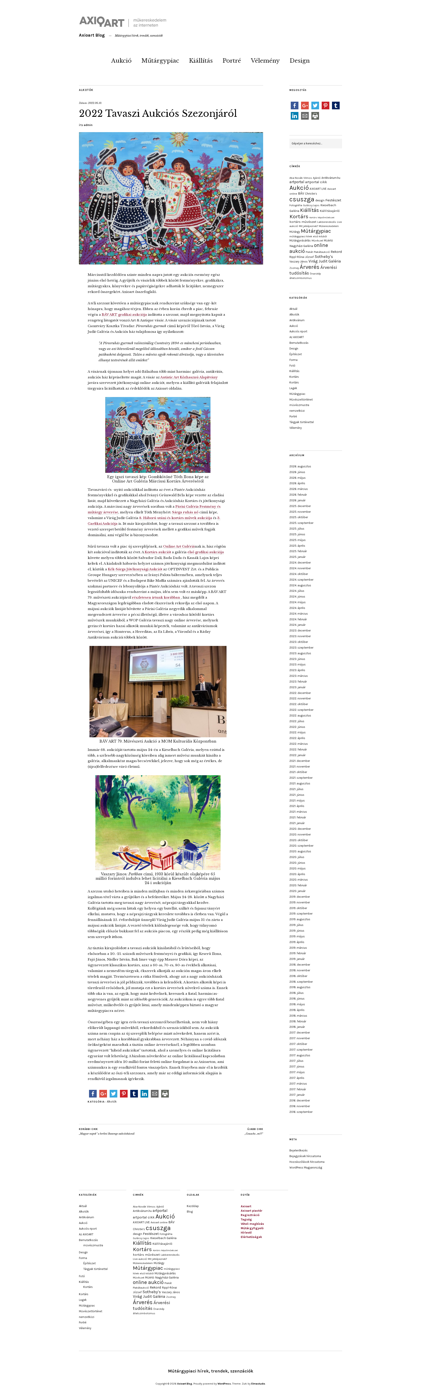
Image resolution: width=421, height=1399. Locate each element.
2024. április (297, 608)
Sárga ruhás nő (185, 512)
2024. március (298, 613)
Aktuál (293, 308)
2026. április (297, 483)
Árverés (309, 267)
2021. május (297, 800)
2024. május (297, 602)
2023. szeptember (301, 647)
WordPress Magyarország (305, 1167)
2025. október (298, 517)
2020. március (298, 879)
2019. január (297, 959)
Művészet (317, 240)
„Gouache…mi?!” (254, 1131)
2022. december (300, 693)
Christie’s (311, 193)
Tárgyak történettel (301, 422)
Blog (190, 1211)
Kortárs (299, 216)
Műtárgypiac (160, 60)
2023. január (297, 687)
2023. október (298, 642)
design (320, 200)
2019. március (298, 947)
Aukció (121, 60)
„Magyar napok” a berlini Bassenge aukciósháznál (106, 1131)
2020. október (298, 840)
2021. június (296, 794)
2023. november (300, 636)
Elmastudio (258, 1383)
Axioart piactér (251, 1211)
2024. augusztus (300, 585)
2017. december (299, 1032)
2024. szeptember (301, 579)
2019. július (296, 925)
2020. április (297, 874)
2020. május (297, 868)
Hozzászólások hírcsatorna (307, 1161)
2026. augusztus (300, 466)
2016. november (299, 1106)
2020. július (296, 857)
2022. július (296, 721)
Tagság (246, 1219)
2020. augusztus (300, 851)
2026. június (297, 472)
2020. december (300, 828)
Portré (232, 60)
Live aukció (140, 1259)
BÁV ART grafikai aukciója (124, 314)
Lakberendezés (326, 221)
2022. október (298, 704)
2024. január (297, 624)
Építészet (295, 354)
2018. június (297, 998)
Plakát (309, 252)
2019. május (297, 936)
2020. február (298, 885)
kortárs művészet (302, 222)
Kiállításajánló (330, 211)
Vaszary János (298, 261)
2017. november (299, 1038)
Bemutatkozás (299, 342)
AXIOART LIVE (318, 188)
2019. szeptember (300, 913)
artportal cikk (316, 182)
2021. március (298, 811)
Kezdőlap (193, 1206)
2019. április (296, 942)
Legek (293, 388)
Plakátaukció (322, 252)
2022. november (300, 698)
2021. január (297, 823)
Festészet (333, 200)
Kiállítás (201, 60)
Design (300, 60)
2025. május (297, 540)
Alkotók (86, 90)
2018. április (297, 1010)
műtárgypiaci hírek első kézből (308, 236)
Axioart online (159, 1222)
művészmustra (299, 405)
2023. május (297, 664)
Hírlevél (246, 1232)
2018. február (297, 1021)
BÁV (301, 193)
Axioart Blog (92, 35)
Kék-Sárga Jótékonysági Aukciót (135, 569)
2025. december (300, 506)
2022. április (297, 738)
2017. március (298, 1083)
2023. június (297, 659)
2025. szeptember (301, 523)
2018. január (297, 1026)
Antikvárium (297, 320)
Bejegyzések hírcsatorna (305, 1156)
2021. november (299, 766)
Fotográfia (295, 205)
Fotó (292, 365)
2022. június (297, 727)
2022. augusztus (300, 715)
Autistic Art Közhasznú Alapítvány (189, 377)
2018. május (297, 1004)
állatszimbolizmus (300, 278)
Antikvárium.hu (330, 177)
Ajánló (317, 177)
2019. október (298, 908)
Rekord (336, 252)
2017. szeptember (300, 1049)
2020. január (297, 891)
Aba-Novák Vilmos (300, 177)
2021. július (296, 789)
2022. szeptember (301, 709)
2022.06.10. (95, 103)
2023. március (298, 675)
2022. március (298, 743)
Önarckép (315, 273)
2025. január (297, 557)
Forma (293, 360)
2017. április (296, 1078)
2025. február (298, 551)
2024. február (298, 619)
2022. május (297, 732)
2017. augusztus (299, 1055)
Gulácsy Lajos (311, 205)
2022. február (298, 749)
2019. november (299, 902)
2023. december (300, 630)
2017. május (297, 1072)
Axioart (246, 1206)
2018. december (299, 964)
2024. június (297, 596)
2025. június (297, 534)
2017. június (296, 1066)
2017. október (298, 1044)
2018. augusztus (299, 987)
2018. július (296, 993)
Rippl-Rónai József (301, 257)
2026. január (297, 500)
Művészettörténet (301, 399)
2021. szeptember (300, 777)
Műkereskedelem (329, 226)
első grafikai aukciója (205, 552)
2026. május (297, 477)
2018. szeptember (301, 981)
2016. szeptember (300, 1112)
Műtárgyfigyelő (252, 1228)
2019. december (299, 896)
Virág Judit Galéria (325, 261)
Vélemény (265, 60)
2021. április (296, 806)
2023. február (298, 681)
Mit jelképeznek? (308, 226)
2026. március (298, 489)
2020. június (297, 862)
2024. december (300, 562)
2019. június (296, 930)
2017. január (297, 1094)
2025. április (297, 545)
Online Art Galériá (179, 546)
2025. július (296, 528)
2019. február (297, 953)
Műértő (328, 240)
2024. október (298, 574)
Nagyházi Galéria (301, 246)
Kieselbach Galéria (163, 1238)
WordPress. (225, 1383)
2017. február (297, 1089)
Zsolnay (294, 268)
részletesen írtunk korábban (156, 597)
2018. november (299, 970)
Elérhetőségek (251, 1237)
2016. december (299, 1100)
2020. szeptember (301, 845)
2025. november (300, 511)
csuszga (301, 199)
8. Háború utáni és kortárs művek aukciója (175, 518)
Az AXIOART (296, 337)
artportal (296, 182)
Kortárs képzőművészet (321, 217)
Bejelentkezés (298, 1150)
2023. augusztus (300, 653)
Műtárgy (294, 231)
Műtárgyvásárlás (300, 240)
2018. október (298, 976)
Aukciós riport (298, 331)
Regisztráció (250, 1215)
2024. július (296, 590)
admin (88, 125)
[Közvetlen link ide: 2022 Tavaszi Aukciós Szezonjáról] (171, 263)
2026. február (298, 494)
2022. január (297, 755)
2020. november (300, 834)
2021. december (299, 760)
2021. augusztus (299, 783)
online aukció (148, 1282)
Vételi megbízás (252, 1224)
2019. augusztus (299, 919)
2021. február (297, 817)
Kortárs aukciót (158, 552)
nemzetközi (297, 410)
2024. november (300, 568)
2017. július (296, 1060)
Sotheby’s (324, 256)
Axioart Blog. (185, 1383)
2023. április (297, 670)
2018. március (298, 1015)
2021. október (298, 772)
